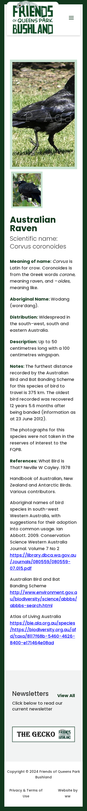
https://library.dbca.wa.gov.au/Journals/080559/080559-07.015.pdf (43, 561)
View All (66, 695)
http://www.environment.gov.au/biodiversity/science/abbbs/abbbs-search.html (43, 598)
